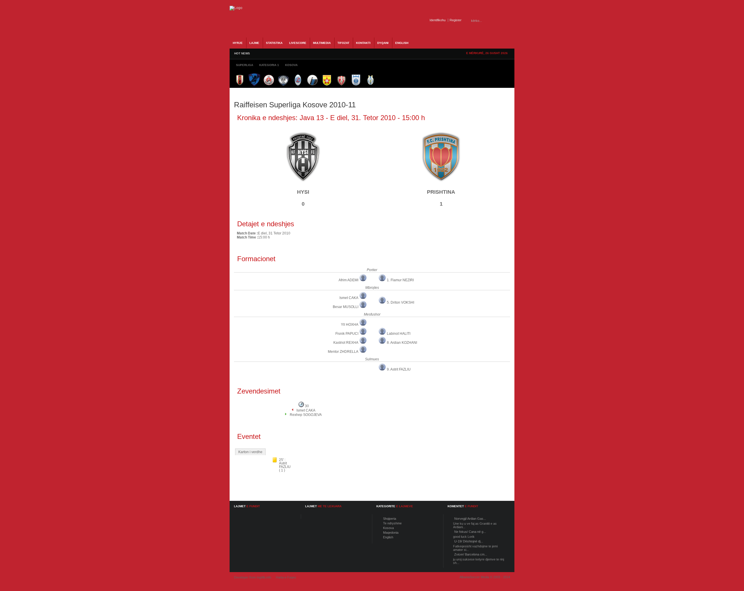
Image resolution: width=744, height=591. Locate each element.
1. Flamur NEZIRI (400, 280)
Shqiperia (389, 518)
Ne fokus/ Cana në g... (470, 531)
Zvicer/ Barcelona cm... (470, 554)
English (388, 537)
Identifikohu (438, 20)
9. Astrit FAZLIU (399, 369)
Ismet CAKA (348, 298)
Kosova (388, 528)
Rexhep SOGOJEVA (306, 415)
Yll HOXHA (349, 325)
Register (456, 20)
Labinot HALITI (398, 334)
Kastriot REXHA (345, 343)
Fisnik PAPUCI (346, 334)
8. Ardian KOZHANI (402, 343)
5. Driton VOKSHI (400, 302)
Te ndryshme (392, 523)
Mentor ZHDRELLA (343, 352)
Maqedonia (390, 532)
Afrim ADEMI (348, 280)
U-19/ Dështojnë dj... (468, 541)
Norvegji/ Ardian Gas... (470, 518)
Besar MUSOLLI (345, 307)
